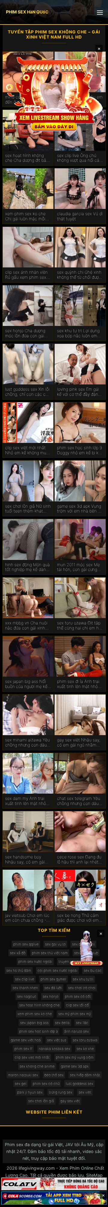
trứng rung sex (60, 1092)
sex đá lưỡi (53, 988)
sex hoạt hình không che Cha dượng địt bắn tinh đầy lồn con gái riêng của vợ (27, 158)
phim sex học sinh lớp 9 (38, 1031)
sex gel (20, 1083)
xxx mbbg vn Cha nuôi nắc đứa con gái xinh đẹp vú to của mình (26, 626)
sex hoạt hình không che (39, 1005)
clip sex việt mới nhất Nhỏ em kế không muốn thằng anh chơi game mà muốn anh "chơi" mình (28, 450)
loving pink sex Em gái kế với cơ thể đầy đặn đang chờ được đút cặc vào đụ (79, 392)
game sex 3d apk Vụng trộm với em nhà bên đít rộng (80, 509)
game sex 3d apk (75, 1066)
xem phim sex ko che (34, 1014)
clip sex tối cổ (77, 1005)
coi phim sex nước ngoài (57, 970)
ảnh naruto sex (76, 1031)
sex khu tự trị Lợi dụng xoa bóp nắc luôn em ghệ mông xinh (78, 333)
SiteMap (94, 1175)
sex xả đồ (18, 953)
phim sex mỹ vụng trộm (75, 1057)
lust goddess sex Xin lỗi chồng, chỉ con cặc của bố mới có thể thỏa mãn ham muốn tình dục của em (28, 392)
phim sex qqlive (26, 944)
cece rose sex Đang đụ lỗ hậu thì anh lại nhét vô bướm (79, 860)
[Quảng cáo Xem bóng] (54, 1184)
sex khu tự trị (83, 979)
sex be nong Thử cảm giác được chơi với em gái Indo (78, 918)
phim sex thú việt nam (50, 953)
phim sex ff (23, 1048)
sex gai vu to (55, 944)
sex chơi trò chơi (81, 988)
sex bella (62, 1022)
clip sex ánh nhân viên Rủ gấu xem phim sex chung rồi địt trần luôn (26, 275)
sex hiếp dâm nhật (85, 1075)
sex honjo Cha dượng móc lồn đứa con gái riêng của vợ (25, 333)
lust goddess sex (79, 1083)
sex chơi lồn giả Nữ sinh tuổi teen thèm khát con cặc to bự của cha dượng (28, 509)
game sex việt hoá (26, 1040)
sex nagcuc (26, 996)
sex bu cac (93, 970)
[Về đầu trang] (95, 1200)
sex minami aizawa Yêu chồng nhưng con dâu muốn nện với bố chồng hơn (27, 743)
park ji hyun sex (30, 1092)
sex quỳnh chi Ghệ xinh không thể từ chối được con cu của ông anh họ (79, 275)
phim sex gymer (53, 979)
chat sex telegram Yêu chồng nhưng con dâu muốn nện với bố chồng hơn (79, 801)
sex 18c (82, 1022)
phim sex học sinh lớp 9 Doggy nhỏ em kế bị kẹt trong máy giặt (79, 450)
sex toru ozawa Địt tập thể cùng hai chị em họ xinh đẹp (79, 626)
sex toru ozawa (85, 1040)
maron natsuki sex (23, 1075)
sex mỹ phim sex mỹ (74, 1014)
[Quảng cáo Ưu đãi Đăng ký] (54, 1198)
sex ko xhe (85, 1048)
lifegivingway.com (37, 1168)
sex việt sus (56, 1040)
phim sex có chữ (46, 1083)
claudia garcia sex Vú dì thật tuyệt (80, 216)
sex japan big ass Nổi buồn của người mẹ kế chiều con (26, 684)
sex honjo (50, 996)
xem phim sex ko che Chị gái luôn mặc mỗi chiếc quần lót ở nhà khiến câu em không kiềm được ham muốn (25, 216)
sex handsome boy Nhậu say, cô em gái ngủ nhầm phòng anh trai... (25, 860)
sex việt (85, 1092)
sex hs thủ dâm (18, 970)
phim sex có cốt (78, 996)
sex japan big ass (34, 1022)
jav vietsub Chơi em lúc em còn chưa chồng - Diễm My (27, 918)
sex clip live (24, 979)
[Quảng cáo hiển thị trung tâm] (54, 93)
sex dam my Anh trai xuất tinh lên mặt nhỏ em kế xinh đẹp (25, 801)
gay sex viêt (70, 1101)
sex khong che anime (37, 1066)
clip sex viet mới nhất (32, 1057)
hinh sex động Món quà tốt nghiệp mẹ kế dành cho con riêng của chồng (27, 567)
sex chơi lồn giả (41, 1101)
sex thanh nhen (25, 988)
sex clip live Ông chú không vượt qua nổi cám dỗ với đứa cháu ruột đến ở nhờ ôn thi (80, 158)
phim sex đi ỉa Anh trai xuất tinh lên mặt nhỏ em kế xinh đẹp (78, 684)
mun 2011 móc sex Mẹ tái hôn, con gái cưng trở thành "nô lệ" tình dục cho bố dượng (78, 567)
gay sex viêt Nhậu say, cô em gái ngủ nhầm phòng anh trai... (78, 743)
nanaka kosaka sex (54, 1048)
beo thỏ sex (54, 1075)
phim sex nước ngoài (35, 961)
